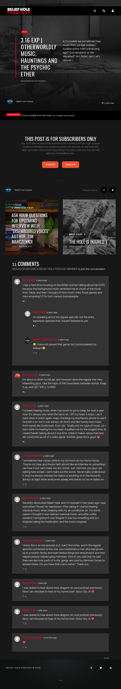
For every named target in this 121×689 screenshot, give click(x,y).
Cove (106, 658)
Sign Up (70, 164)
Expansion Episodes (33, 81)
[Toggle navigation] (94, 10)
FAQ (60, 680)
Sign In (50, 164)
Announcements (22, 246)
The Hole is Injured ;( (88, 241)
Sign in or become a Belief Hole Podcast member (44, 269)
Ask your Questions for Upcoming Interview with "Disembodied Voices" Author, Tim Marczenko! (30, 228)
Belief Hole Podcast (24, 101)
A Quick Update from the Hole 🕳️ (47, 115)
